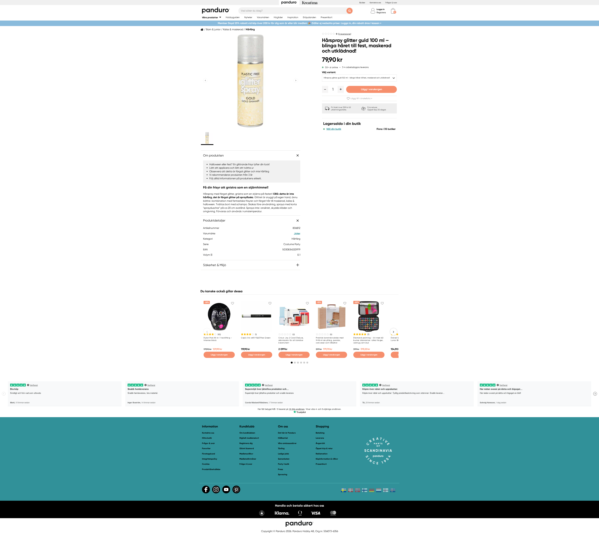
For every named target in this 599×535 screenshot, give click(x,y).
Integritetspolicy (209, 459)
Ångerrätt (320, 443)
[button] (211, 17)
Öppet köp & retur (324, 448)
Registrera (381, 12)
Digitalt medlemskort (249, 438)
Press (280, 469)
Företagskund (208, 454)
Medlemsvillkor (246, 454)
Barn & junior (213, 29)
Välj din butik (333, 129)
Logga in (381, 9)
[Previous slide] (205, 80)
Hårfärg (250, 29)
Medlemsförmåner (247, 459)
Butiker (362, 3)
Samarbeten (283, 459)
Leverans (320, 438)
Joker (297, 233)
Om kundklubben (247, 433)
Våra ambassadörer (287, 443)
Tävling (281, 448)
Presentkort (321, 464)
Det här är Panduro (287, 433)
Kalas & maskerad (233, 29)
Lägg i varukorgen (371, 89)
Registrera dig (246, 443)
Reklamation (321, 454)
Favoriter (206, 448)
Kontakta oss (375, 3)
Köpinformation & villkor (327, 459)
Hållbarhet (283, 438)
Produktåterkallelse (211, 469)
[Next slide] (296, 80)
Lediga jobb (283, 454)
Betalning (320, 433)
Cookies (205, 464)
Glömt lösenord (246, 448)
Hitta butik (207, 438)
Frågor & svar (391, 3)
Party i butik (283, 464)
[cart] (393, 10)
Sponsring (282, 474)
